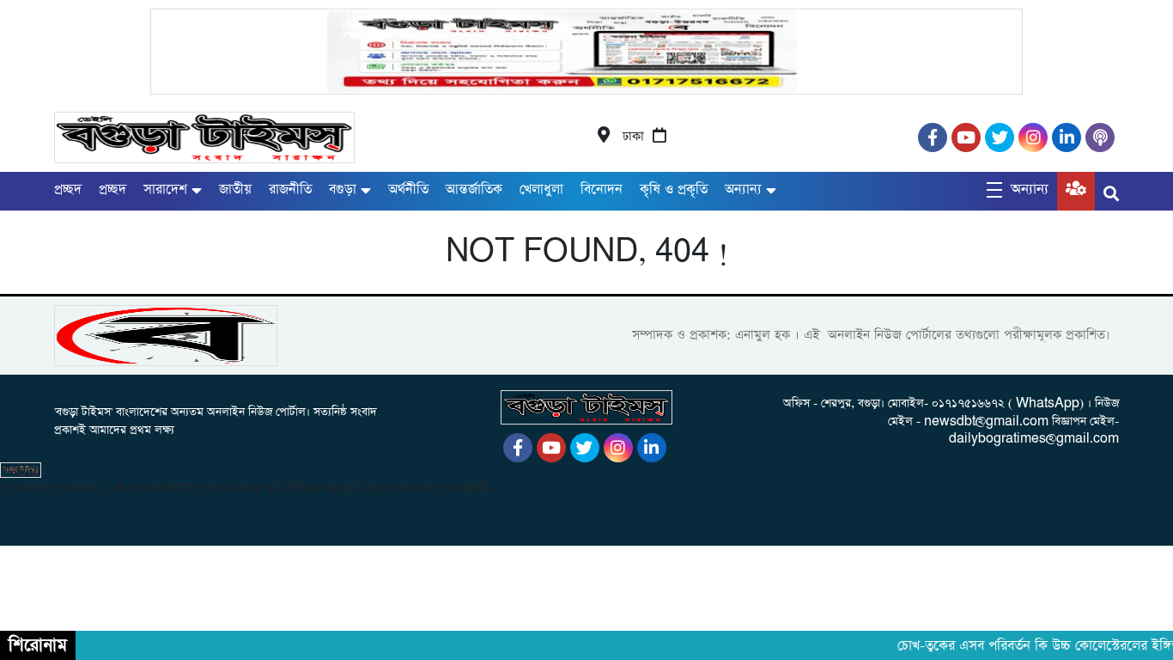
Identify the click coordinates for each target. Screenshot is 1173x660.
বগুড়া (342, 189)
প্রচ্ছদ (68, 189)
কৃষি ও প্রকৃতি (674, 189)
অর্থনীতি (408, 189)
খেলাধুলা (541, 189)
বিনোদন (601, 189)
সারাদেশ (165, 189)
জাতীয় (235, 189)
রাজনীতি (290, 189)
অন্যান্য (743, 189)
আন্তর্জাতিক (474, 189)
